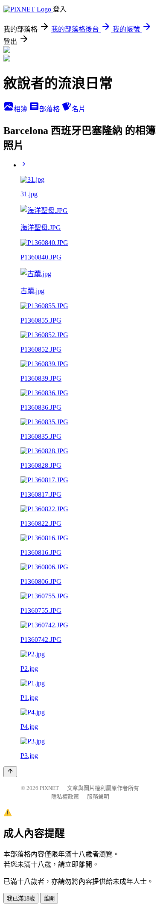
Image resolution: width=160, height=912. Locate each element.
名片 (78, 109)
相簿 (21, 109)
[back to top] (10, 771)
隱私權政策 (65, 796)
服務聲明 (98, 796)
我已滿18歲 (21, 898)
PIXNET (49, 788)
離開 (49, 898)
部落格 (50, 109)
